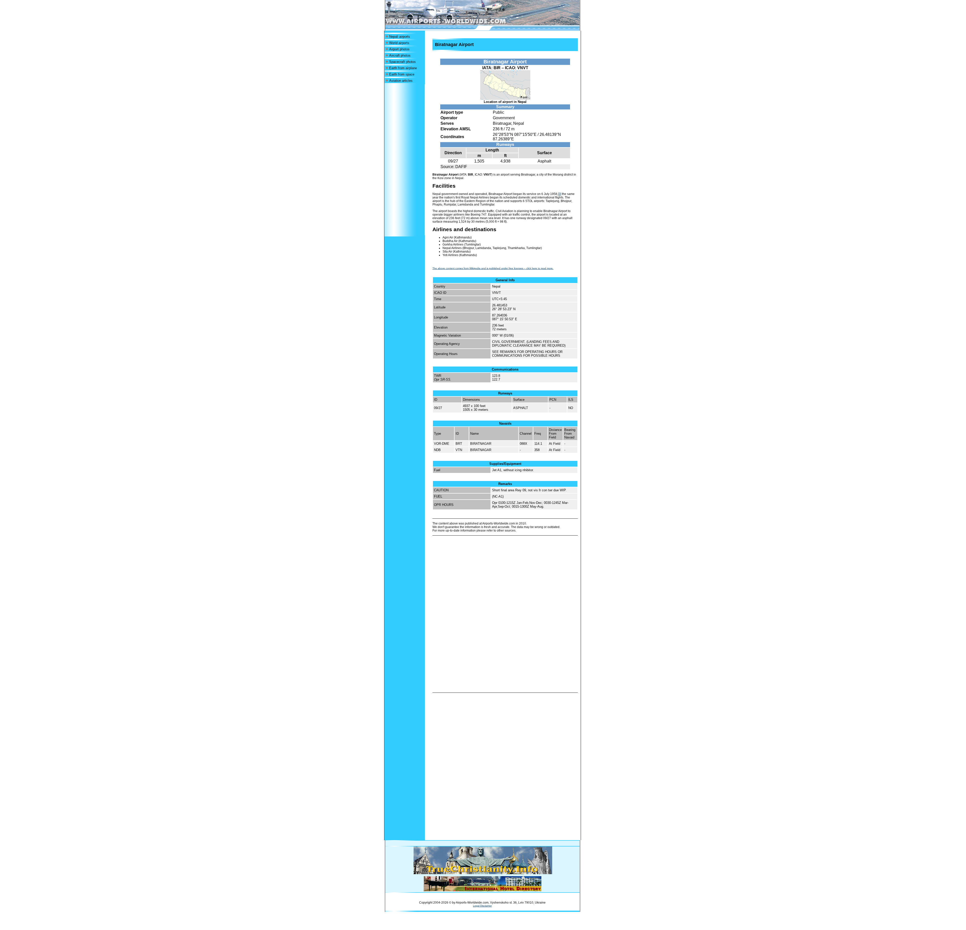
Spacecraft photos (402, 62)
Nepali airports (399, 36)
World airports (399, 43)
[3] (559, 194)
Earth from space (401, 74)
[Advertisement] (404, 159)
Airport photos (399, 49)
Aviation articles (401, 81)
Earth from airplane (403, 68)
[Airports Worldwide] (457, 24)
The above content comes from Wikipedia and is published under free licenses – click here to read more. (492, 268)
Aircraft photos (400, 55)
